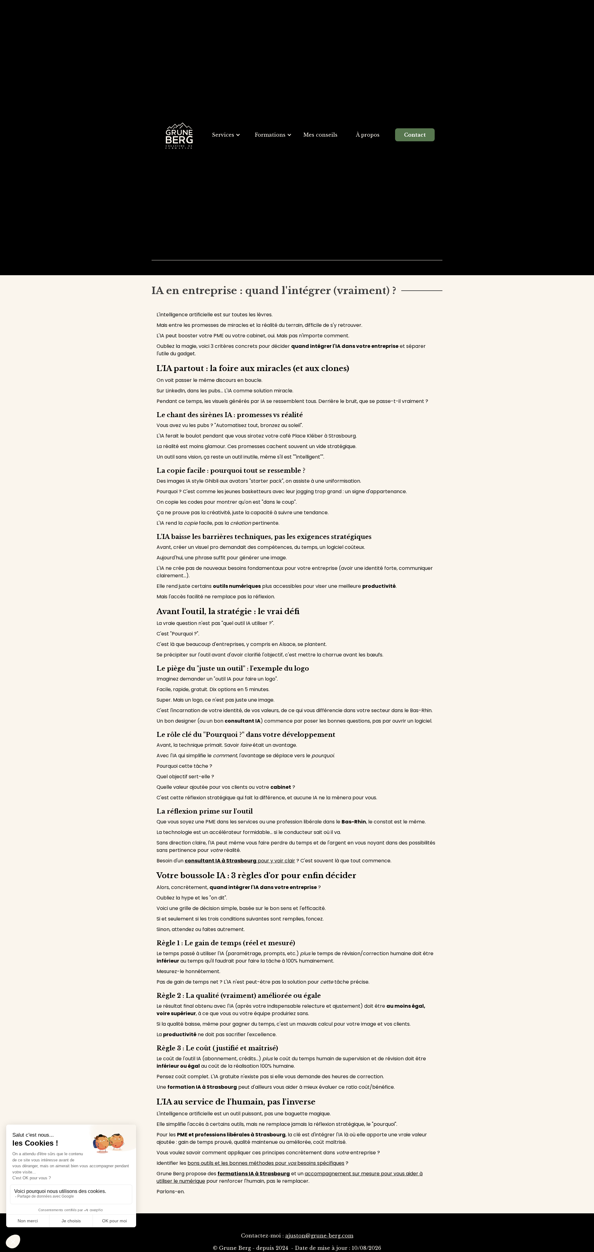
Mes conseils (320, 135)
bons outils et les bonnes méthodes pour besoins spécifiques (265, 1163)
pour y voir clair (240, 860)
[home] (179, 135)
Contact (415, 135)
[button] (226, 135)
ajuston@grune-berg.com (319, 1236)
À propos (368, 135)
